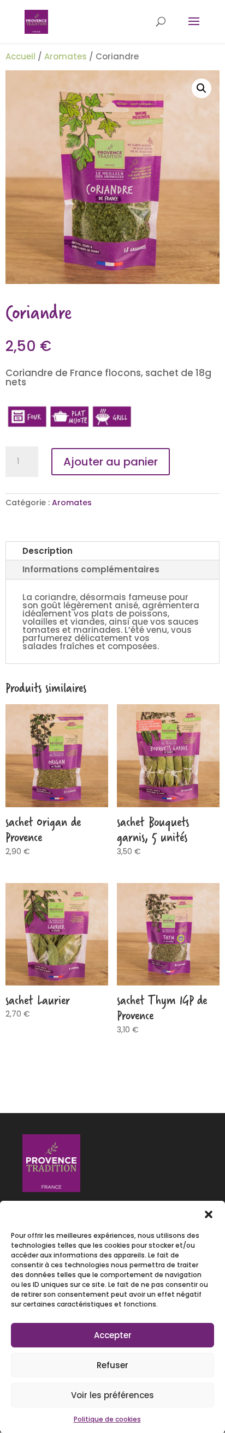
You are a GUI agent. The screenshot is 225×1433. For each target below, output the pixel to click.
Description (47, 551)
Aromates (65, 56)
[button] (208, 1214)
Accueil (20, 56)
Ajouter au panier (110, 461)
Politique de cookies (107, 1419)
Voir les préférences (112, 1395)
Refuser (112, 1365)
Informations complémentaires (90, 569)
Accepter (113, 1335)
